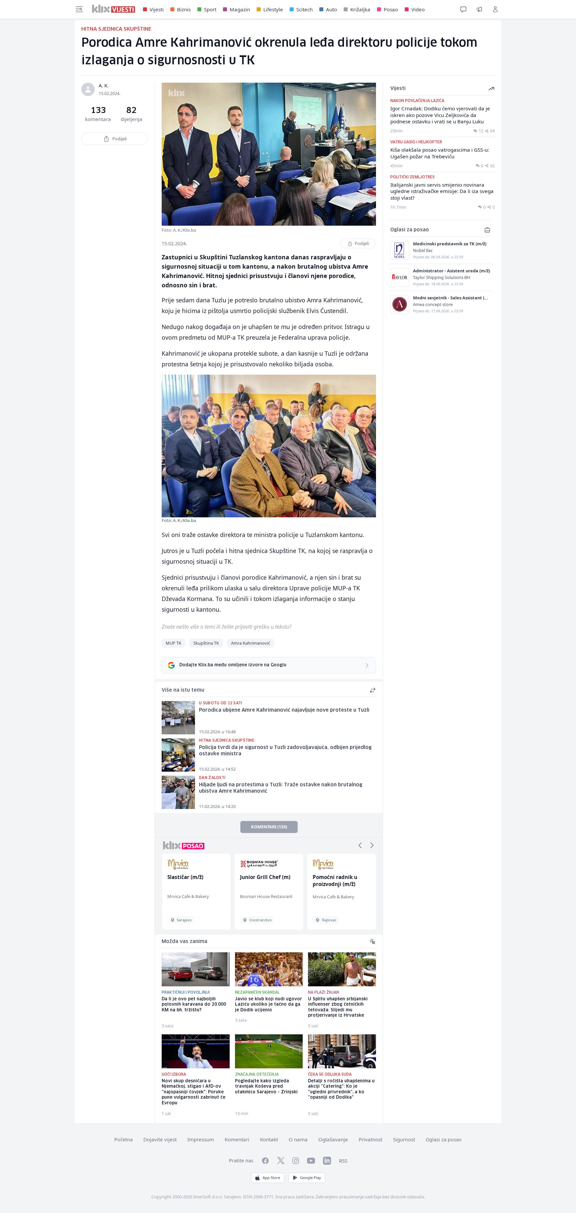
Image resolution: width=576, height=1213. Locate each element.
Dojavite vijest (160, 1139)
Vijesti (157, 9)
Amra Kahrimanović (250, 643)
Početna (123, 1139)
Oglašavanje (333, 1139)
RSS (343, 1160)
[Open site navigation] (79, 9)
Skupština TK (206, 643)
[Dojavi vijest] (479, 9)
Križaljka (360, 9)
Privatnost (370, 1139)
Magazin (240, 9)
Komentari (237, 1139)
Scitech (304, 9)
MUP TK (173, 643)
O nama (298, 1139)
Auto (331, 9)
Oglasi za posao (444, 1139)
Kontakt (269, 1139)
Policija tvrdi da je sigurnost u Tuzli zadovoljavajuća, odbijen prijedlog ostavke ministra (285, 750)
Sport (210, 9)
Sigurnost (404, 1139)
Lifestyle (273, 9)
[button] (360, 845)
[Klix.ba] (113, 9)
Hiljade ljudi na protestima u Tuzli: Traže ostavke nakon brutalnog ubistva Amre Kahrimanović (280, 788)
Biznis (184, 9)
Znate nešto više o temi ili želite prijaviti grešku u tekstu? (226, 626)
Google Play (310, 1177)
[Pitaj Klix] (463, 9)
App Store (271, 1177)
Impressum (200, 1139)
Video (418, 9)
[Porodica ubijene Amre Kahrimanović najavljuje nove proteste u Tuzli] (178, 717)
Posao (391, 9)
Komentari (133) (269, 827)
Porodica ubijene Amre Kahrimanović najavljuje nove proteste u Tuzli (284, 710)
